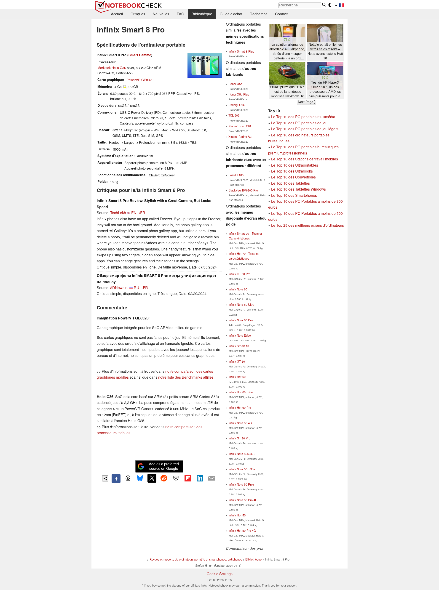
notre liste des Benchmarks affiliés (186, 377)
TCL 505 (233, 115)
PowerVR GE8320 (139, 79)
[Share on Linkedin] (199, 478)
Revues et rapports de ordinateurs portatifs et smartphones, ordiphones (196, 559)
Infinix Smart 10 (238, 346)
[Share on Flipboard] (187, 478)
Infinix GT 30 (236, 361)
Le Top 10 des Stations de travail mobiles (304, 159)
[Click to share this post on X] (151, 478)
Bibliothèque (202, 13)
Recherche (259, 13)
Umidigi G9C (236, 105)
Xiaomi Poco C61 (239, 126)
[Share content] (105, 478)
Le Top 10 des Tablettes (290, 183)
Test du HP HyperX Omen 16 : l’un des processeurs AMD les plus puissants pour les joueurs (325, 89)
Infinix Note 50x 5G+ (241, 469)
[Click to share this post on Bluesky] (140, 478)
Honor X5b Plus (238, 94)
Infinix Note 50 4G (240, 423)
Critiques (138, 13)
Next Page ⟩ (306, 101)
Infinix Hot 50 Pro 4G (242, 530)
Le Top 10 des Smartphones (294, 195)
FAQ (180, 13)
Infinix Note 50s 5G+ (241, 454)
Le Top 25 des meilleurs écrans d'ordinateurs (307, 225)
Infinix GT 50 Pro (239, 274)
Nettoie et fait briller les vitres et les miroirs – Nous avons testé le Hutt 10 (325, 51)
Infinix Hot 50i (237, 515)
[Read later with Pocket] (175, 478)
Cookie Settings (220, 573)
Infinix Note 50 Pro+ (241, 484)
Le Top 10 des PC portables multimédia (303, 116)
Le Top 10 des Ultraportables (294, 165)
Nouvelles (161, 13)
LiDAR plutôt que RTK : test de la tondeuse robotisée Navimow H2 (287, 91)
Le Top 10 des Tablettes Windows (298, 189)
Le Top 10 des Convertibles (293, 177)
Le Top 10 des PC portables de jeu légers (304, 128)
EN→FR (138, 212)
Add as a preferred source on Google (164, 466)
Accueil (117, 13)
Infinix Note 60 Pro (240, 320)
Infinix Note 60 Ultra (241, 304)
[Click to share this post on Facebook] (116, 478)
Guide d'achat (231, 13)
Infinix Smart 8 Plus (241, 51)
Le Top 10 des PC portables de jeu (299, 122)
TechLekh (118, 212)
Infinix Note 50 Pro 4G (242, 500)
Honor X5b (235, 84)
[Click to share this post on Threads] (128, 478)
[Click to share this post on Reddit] (164, 478)
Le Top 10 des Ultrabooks (292, 171)
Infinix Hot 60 (237, 377)
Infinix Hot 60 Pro (239, 407)
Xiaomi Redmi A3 (240, 136)
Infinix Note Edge (239, 335)
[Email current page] (211, 478)
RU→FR (141, 287)
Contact (281, 13)
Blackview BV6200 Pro (243, 190)
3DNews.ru (119, 287)
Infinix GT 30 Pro (239, 438)
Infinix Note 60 (237, 289)
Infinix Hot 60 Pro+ (240, 392)
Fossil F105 (236, 175)
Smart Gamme (139, 55)
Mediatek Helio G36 (111, 67)
